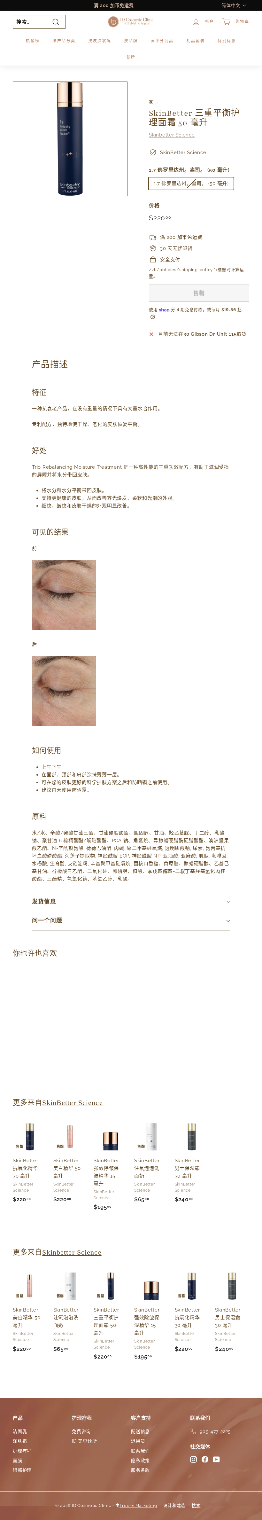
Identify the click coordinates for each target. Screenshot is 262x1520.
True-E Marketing (138, 1505)
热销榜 (33, 41)
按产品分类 (63, 41)
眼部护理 (22, 1470)
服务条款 (140, 1470)
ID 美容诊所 (84, 1441)
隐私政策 (140, 1460)
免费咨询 (81, 1431)
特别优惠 (227, 41)
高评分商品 (162, 41)
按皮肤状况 (99, 41)
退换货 (138, 1441)
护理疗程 (22, 1450)
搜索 (196, 1505)
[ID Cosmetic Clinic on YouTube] (216, 1459)
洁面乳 (20, 1431)
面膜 (17, 1460)
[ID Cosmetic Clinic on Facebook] (205, 1459)
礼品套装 (196, 41)
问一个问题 (47, 920)
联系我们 (140, 1450)
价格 (154, 205)
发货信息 (44, 901)
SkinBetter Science (72, 1103)
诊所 (131, 57)
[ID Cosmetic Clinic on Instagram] (193, 1459)
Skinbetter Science (172, 135)
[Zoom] (70, 139)
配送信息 (140, 1431)
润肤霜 (20, 1441)
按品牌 (131, 41)
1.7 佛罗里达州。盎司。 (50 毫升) (189, 170)
